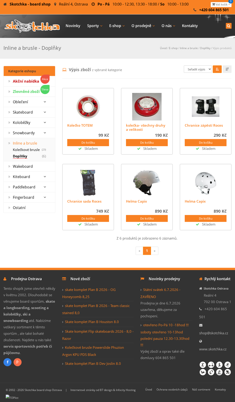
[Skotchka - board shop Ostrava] (32, 25)
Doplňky (205, 48)
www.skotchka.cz (213, 349)
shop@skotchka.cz (213, 333)
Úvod (163, 48)
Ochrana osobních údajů (172, 389)
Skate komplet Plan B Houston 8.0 (92, 321)
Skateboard (23, 112)
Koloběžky (21, 122)
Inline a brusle (189, 48)
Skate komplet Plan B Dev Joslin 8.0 (93, 363)
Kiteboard (21, 176)
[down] (227, 69)
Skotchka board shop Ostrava (43, 390)
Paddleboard (24, 187)
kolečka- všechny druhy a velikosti (145, 127)
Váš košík (223, 4)
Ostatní (19, 207)
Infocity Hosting (126, 390)
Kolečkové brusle (26, 149)
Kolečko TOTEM (80, 125)
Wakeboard (23, 166)
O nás (167, 25)
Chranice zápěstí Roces (204, 125)
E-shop (115, 25)
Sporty (93, 25)
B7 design (106, 390)
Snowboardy (24, 132)
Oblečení (20, 101)
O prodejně (141, 25)
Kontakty (190, 25)
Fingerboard (23, 197)
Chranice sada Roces (84, 201)
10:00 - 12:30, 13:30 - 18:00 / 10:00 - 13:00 (143, 4)
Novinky (73, 25)
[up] (217, 69)
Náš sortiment (201, 389)
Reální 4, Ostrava (73, 4)
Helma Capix (136, 201)
